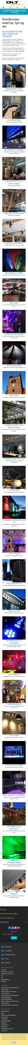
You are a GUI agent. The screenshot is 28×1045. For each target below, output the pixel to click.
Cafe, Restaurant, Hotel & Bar (9, 991)
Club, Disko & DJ (5, 993)
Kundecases (8, 946)
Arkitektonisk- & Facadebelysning (10, 987)
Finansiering (4, 1017)
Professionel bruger (6, 999)
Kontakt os (8, 962)
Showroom (4, 1030)
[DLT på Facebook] (9, 927)
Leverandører (8, 950)
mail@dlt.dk (17, 59)
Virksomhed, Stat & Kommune (9, 1005)
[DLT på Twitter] (18, 927)
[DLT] (14, 3)
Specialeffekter (5, 979)
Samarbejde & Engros (7, 1028)
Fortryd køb (4, 1019)
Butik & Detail (4, 989)
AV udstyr (3, 970)
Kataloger (3, 1023)
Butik (2, 1013)
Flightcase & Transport (7, 971)
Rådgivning (4, 1026)
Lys (2, 977)
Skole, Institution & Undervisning (10, 1001)
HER (9, 1037)
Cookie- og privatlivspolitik (8, 1015)
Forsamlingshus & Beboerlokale (9, 995)
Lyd (2, 975)
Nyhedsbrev (14, 931)
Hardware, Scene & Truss (7, 973)
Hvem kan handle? (6, 1021)
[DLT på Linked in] (12, 927)
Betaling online (5, 1011)
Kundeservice (4, 1024)
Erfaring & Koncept (10, 954)
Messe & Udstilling (6, 997)
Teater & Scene (5, 1003)
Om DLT (7, 958)
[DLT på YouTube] (15, 927)
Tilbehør (3, 981)
